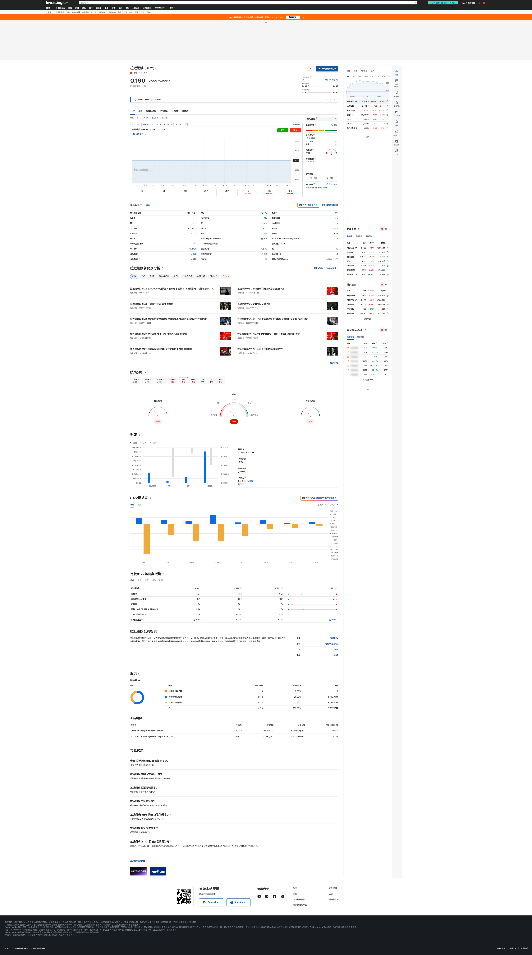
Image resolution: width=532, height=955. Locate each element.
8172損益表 (139, 498)
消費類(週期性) (331, 643)
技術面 (175, 110)
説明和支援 (334, 899)
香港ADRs (112, 12)
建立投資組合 (299, 899)
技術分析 (137, 372)
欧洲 (125, 12)
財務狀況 (163, 110)
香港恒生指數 (352, 101)
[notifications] (479, 2)
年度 (132, 504)
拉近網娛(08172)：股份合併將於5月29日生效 (260, 349)
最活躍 (349, 236)
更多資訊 (158, 100)
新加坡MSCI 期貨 (353, 110)
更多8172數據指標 (330, 205)
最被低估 (350, 337)
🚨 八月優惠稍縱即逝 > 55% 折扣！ (443, 3)
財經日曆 (135, 8)
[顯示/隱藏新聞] (186, 124)
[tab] (135, 380)
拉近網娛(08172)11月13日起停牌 (253, 303)
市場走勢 (351, 229)
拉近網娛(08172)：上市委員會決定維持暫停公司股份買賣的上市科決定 (272, 319)
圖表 (140, 110)
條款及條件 (501, 948)
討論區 (185, 110)
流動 (295, 894)
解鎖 (198, 619)
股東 (133, 673)
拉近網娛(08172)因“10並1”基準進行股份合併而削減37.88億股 (268, 334)
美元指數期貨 (352, 128)
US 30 (349, 119)
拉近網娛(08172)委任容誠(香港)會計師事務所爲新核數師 (158, 334)
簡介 (138, 118)
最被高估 (360, 337)
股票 (49, 12)
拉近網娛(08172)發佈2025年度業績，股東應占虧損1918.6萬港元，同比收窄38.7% (172, 288)
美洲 (119, 12)
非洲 (142, 12)
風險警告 (524, 948)
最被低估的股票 (355, 329)
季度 (139, 504)
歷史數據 (155, 118)
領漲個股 (358, 236)
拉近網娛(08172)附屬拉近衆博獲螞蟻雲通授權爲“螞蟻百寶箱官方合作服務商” (168, 319)
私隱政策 (513, 948)
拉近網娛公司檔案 (143, 631)
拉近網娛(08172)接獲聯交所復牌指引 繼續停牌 (260, 288)
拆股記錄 (165, 118)
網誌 (295, 888)
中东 (131, 12)
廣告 (331, 894)
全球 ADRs (102, 12)
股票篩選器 (147, 8)
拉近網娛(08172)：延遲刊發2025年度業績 (151, 303)
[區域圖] (138, 124)
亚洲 (136, 12)
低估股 (148, 12)
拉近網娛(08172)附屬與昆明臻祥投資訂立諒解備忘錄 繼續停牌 (161, 349)
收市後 (93, 12)
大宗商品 (364, 71)
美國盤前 (85, 12)
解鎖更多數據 (330, 80)
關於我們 (333, 888)
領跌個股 (369, 236)
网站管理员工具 (300, 905)
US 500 (350, 124)
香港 (68, 12)
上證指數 (350, 106)
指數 (355, 71)
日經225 (350, 115)
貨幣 (348, 71)
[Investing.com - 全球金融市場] (57, 3)
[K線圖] (133, 124)
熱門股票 (351, 284)
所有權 (146, 118)
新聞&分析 (151, 110)
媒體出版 (334, 638)
